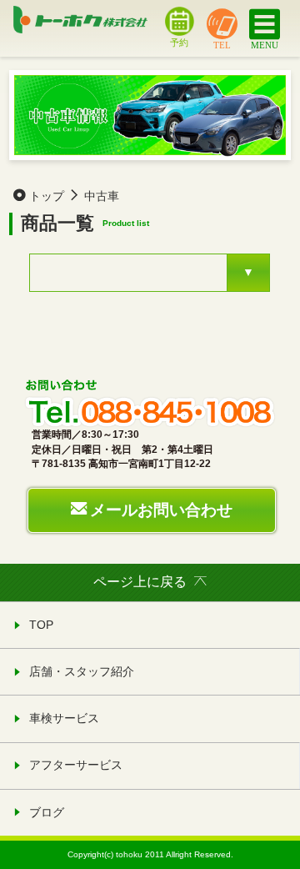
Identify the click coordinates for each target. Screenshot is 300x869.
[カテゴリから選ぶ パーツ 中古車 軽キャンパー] (149, 273)
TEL (222, 44)
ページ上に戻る (140, 582)
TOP (41, 624)
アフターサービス (75, 764)
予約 (179, 42)
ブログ (46, 812)
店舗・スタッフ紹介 (81, 671)
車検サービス (64, 718)
